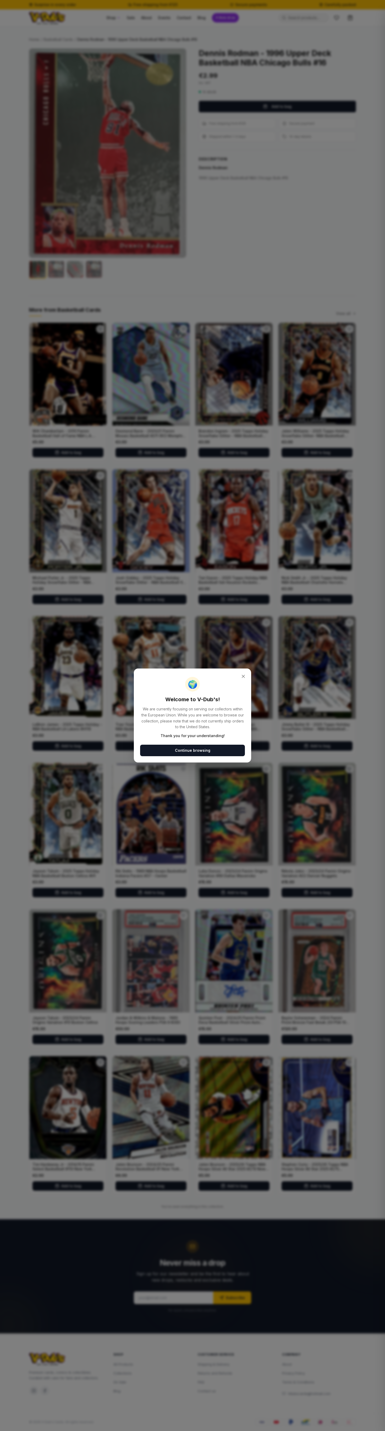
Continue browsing (192, 750)
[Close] (243, 676)
